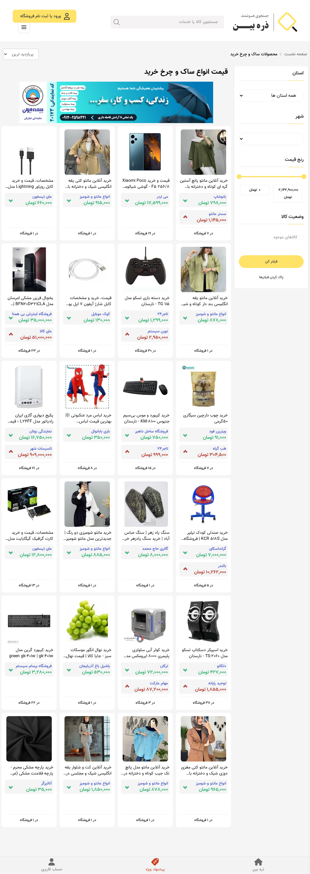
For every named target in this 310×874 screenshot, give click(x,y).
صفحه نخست (295, 54)
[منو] (24, 27)
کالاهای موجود (285, 237)
